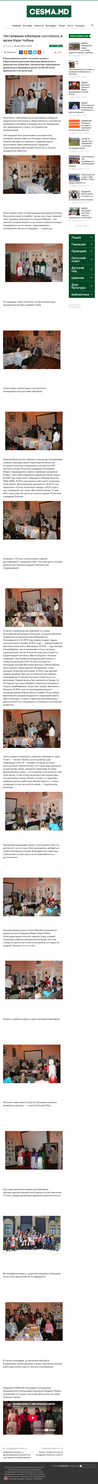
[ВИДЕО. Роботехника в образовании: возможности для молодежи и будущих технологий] (74, 106)
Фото (71, 25)
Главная (16, 25)
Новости (39, 25)
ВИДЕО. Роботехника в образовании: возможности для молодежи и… (81, 107)
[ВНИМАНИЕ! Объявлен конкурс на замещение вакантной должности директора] (74, 124)
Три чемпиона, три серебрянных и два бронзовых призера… (82, 161)
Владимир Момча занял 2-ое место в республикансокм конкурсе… (81, 196)
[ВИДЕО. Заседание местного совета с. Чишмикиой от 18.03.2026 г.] (74, 211)
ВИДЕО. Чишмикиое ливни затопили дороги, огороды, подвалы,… (81, 48)
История (27, 25)
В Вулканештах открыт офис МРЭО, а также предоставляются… (82, 179)
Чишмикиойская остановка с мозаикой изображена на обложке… (82, 71)
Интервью (51, 25)
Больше (80, 25)
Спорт (62, 25)
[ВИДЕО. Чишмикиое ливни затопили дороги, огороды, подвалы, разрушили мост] (74, 46)
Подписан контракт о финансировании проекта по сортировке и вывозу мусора (16, 1455)
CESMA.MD (63, 1466)
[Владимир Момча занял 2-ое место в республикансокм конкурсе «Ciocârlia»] (74, 194)
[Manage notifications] (6, 1478)
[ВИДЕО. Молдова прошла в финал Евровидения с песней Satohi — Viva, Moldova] (74, 86)
